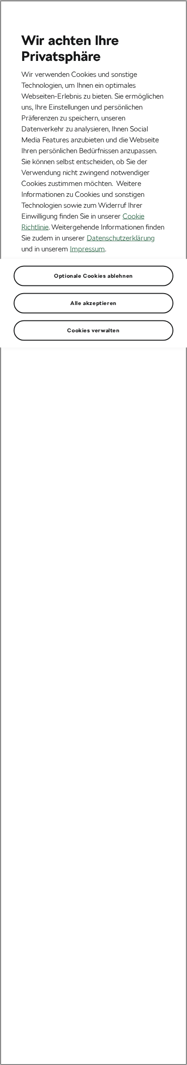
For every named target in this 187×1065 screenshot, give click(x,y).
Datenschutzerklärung (121, 237)
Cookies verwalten (93, 330)
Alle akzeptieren (93, 303)
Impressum (87, 248)
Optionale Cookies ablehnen (93, 275)
